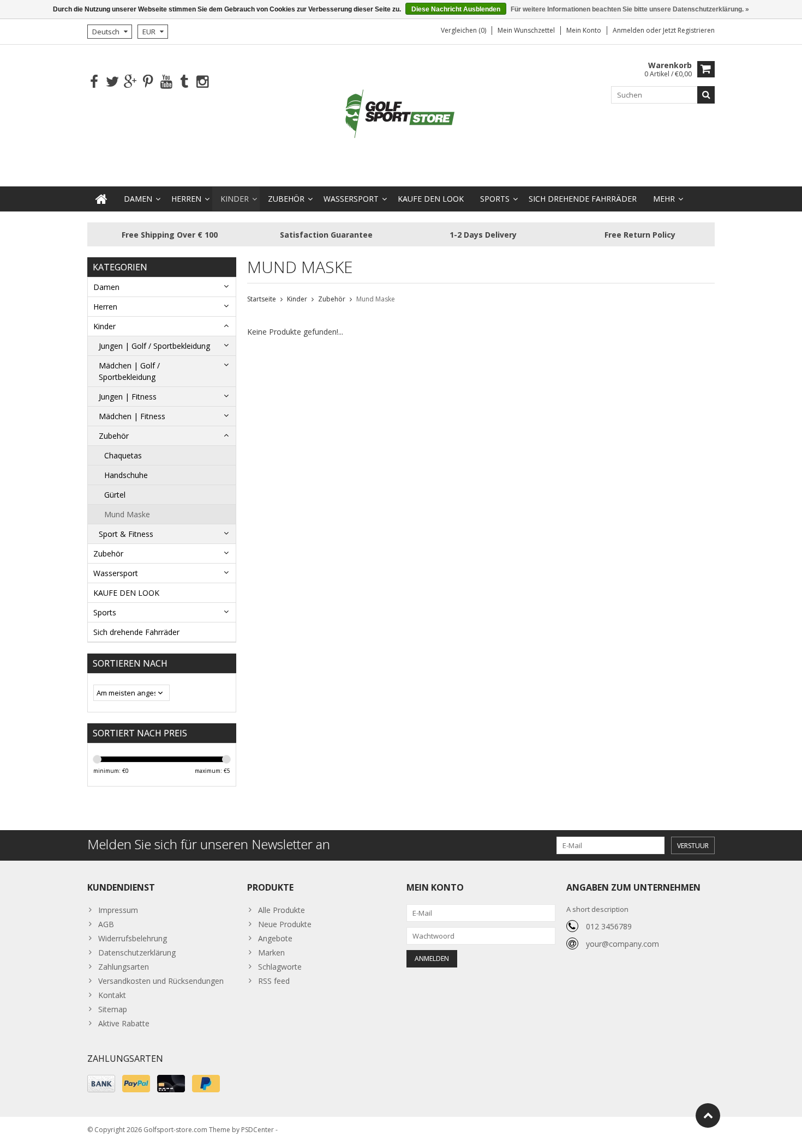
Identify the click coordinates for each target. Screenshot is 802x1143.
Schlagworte (280, 966)
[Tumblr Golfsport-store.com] (184, 82)
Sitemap (112, 1009)
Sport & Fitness (126, 534)
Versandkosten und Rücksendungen (161, 981)
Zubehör (286, 198)
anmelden (629, 30)
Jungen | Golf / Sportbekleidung (154, 346)
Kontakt (112, 995)
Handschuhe (126, 475)
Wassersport (351, 198)
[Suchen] (706, 95)
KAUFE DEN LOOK (431, 198)
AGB (106, 924)
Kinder (234, 198)
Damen (138, 198)
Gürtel (114, 494)
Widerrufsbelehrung (132, 938)
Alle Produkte (281, 910)
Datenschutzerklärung (137, 952)
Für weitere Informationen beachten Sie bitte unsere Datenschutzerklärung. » (630, 9)
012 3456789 (609, 926)
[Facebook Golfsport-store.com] (94, 82)
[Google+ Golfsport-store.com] (130, 82)
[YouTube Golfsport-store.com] (166, 82)
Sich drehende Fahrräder (583, 198)
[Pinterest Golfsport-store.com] (148, 82)
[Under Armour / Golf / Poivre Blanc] (401, 115)
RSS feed (274, 981)
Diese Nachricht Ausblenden (455, 9)
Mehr (664, 198)
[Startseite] (101, 199)
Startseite (261, 299)
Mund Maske (127, 514)
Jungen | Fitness (128, 396)
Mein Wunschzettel (526, 30)
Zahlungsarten (123, 966)
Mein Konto (583, 30)
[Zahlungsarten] (101, 1083)
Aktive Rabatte (123, 1023)
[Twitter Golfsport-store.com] (112, 82)
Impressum (118, 910)
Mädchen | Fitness (132, 416)
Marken (271, 952)
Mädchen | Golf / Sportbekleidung (129, 371)
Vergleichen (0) (463, 30)
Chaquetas (123, 455)
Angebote (275, 938)
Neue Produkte (285, 924)
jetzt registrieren (689, 30)
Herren (186, 198)
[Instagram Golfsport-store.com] (202, 82)
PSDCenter (257, 1129)
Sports (495, 198)
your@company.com (622, 944)
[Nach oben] (708, 1115)
